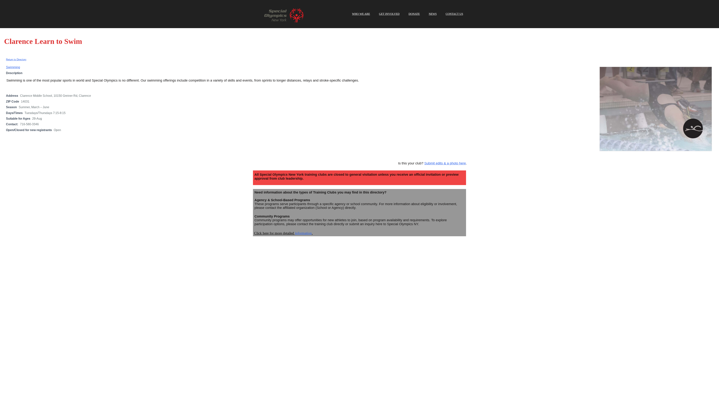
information (303, 233)
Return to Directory (16, 59)
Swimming (13, 67)
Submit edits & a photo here (445, 163)
